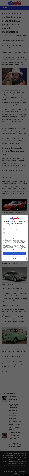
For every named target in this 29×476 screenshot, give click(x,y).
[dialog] (14, 238)
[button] (14, 236)
